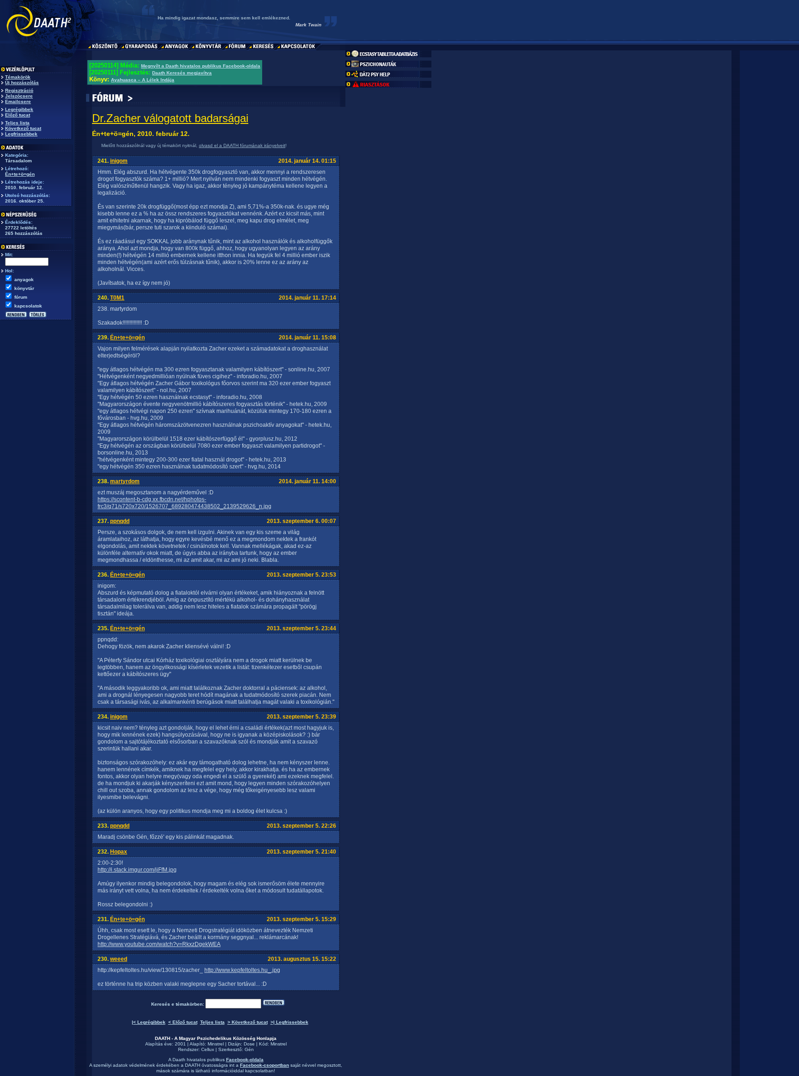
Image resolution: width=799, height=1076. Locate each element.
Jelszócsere (19, 95)
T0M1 (117, 298)
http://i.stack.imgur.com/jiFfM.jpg (137, 870)
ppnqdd (119, 521)
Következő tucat (23, 128)
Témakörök (18, 77)
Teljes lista (17, 122)
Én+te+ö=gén (20, 174)
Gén (249, 1049)
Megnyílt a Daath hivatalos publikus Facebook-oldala (200, 65)
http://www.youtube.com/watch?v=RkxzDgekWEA (159, 944)
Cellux (207, 1049)
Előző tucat (17, 114)
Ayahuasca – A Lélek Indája (142, 79)
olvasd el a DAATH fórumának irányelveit (242, 145)
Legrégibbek (19, 109)
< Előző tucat (182, 1022)
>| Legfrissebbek (289, 1022)
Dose (249, 1043)
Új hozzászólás (22, 82)
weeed (118, 959)
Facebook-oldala (245, 1059)
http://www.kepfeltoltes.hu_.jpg (242, 970)
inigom (119, 161)
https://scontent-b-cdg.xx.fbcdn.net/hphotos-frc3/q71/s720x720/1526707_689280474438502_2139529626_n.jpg (184, 503)
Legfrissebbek (21, 133)
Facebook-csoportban (264, 1065)
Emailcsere (18, 101)
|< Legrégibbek (149, 1022)
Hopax (118, 852)
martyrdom (125, 481)
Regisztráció (19, 90)
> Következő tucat (247, 1022)
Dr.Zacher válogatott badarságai (170, 118)
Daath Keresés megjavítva (182, 72)
